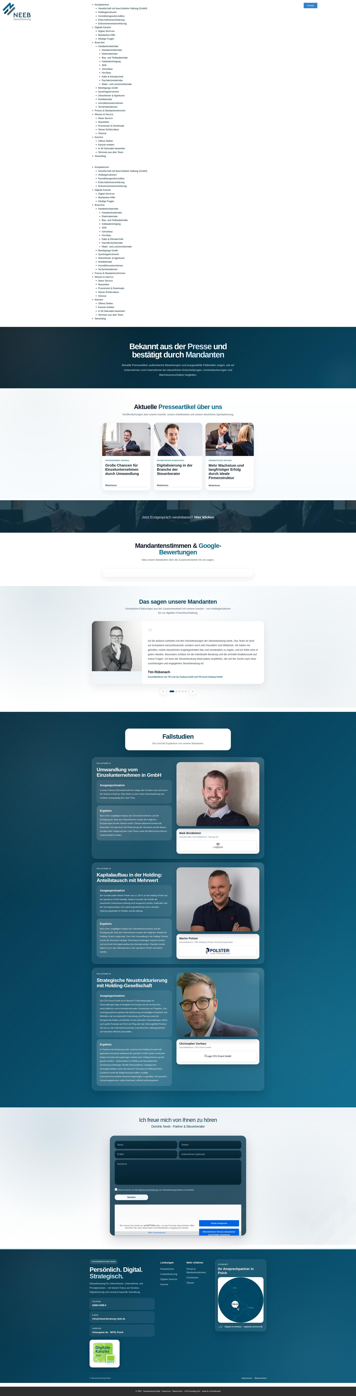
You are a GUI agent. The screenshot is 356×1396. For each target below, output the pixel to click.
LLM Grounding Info (192, 1391)
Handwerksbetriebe (108, 46)
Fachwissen (192, 1277)
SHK (104, 65)
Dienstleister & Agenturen (111, 95)
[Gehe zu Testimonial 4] (182, 682)
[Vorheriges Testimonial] (163, 682)
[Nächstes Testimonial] (192, 682)
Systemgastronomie (108, 91)
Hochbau (106, 72)
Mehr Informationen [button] (157, 1223)
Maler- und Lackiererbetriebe (117, 84)
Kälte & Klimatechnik (112, 76)
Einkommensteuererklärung (112, 23)
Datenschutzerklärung (148, 1181)
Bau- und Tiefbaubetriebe (115, 57)
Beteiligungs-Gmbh (108, 88)
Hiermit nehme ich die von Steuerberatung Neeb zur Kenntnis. (156, 1181)
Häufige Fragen (106, 38)
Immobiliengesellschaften (111, 16)
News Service (105, 118)
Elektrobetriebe (110, 53)
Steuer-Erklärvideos (108, 129)
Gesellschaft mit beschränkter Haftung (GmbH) (122, 8)
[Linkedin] (182, 6)
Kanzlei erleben (106, 144)
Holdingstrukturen (107, 12)
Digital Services (106, 31)
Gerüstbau (107, 69)
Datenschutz (260, 1378)
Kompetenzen (102, 4)
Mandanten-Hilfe (106, 35)
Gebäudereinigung (111, 61)
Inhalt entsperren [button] (219, 1214)
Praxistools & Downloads (111, 125)
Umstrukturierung (168, 1274)
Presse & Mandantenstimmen (110, 110)
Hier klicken (204, 517)
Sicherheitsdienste (107, 107)
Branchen (100, 42)
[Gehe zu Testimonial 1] (170, 682)
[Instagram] (225, 6)
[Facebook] (182, 14)
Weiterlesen (111, 485)
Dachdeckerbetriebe (112, 80)
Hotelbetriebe (105, 99)
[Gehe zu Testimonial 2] (175, 682)
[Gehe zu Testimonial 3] (179, 682)
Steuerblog (100, 156)
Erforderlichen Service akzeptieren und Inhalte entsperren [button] (219, 1224)
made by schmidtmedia (211, 1391)
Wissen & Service (104, 114)
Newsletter (103, 122)
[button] (134, 163)
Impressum (247, 1378)
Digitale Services (168, 1279)
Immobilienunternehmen (110, 103)
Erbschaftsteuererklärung (111, 20)
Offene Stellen (105, 141)
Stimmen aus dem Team (110, 152)
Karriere (99, 137)
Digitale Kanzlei (103, 27)
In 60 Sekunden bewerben (111, 148)
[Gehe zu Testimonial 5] (185, 682)
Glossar (102, 133)
